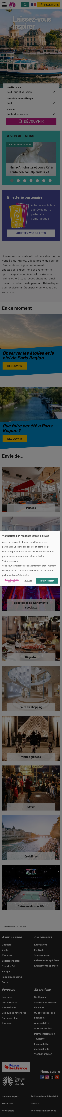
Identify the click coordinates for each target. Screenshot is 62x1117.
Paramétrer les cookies (12, 580)
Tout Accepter (47, 580)
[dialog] (30, 558)
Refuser (28, 580)
